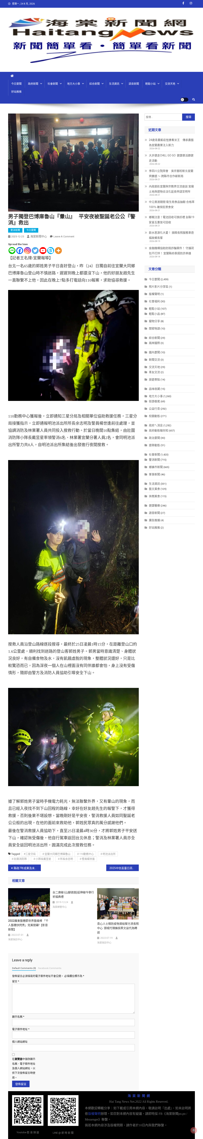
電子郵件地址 (20, 1029)
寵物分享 (154, 321)
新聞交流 (154, 359)
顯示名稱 (18, 1016)
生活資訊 (114, 83)
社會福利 (154, 301)
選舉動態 (154, 445)
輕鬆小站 (150, 83)
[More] (58, 250)
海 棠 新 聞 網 (139, 1096)
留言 (15, 981)
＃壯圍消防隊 (19, 858)
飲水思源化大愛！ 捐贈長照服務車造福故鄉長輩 (171, 235)
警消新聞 (15, 230)
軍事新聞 (154, 474)
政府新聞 (33, 83)
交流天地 (170, 83)
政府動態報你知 (158, 430)
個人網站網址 (20, 1041)
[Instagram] (27, 250)
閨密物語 (154, 328)
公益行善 (154, 408)
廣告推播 (154, 520)
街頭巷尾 (154, 401)
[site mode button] (184, 100)
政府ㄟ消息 (156, 425)
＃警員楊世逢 (87, 858)
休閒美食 (154, 496)
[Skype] (50, 250)
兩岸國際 (154, 343)
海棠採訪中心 (15, 939)
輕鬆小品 (154, 313)
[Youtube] (42, 250)
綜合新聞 (94, 83)
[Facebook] (19, 250)
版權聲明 (154, 294)
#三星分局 (30, 853)
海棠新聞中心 (38, 236)
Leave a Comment (64, 236)
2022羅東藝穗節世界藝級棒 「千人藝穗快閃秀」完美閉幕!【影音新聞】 (28, 925)
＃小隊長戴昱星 (42, 858)
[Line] (12, 250)
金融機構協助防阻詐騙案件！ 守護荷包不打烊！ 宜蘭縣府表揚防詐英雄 (171, 250)
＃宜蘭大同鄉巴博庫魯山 (56, 853)
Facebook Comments (49, 968)
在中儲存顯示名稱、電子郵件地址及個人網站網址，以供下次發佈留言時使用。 (23, 1068)
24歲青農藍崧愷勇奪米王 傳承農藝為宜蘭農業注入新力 (171, 142)
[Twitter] (35, 250)
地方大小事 (73, 83)
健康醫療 (154, 505)
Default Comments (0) (24, 968)
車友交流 (154, 372)
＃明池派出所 (108, 853)
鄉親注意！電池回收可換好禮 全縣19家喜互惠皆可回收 (171, 220)
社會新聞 (53, 83)
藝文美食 (154, 488)
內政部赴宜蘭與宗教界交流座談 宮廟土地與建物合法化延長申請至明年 (171, 189)
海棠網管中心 (60, 907)
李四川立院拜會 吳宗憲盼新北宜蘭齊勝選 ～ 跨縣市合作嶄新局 (171, 173)
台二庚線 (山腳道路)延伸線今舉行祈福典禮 (73, 894)
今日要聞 (16, 83)
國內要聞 (154, 352)
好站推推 (16, 91)
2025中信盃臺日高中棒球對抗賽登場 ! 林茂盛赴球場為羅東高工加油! (124, 868)
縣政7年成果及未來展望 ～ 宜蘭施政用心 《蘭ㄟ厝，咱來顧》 (27, 868)
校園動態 (154, 416)
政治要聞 (154, 437)
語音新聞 (134, 83)
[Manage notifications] (194, 1130)
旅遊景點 (154, 379)
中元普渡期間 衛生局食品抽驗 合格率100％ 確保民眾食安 (171, 204)
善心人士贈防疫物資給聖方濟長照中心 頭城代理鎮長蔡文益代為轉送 (118, 928)
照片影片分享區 (158, 286)
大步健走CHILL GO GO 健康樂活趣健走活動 (171, 158)
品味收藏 (154, 388)
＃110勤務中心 (85, 853)
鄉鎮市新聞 (156, 467)
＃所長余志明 (65, 858)
